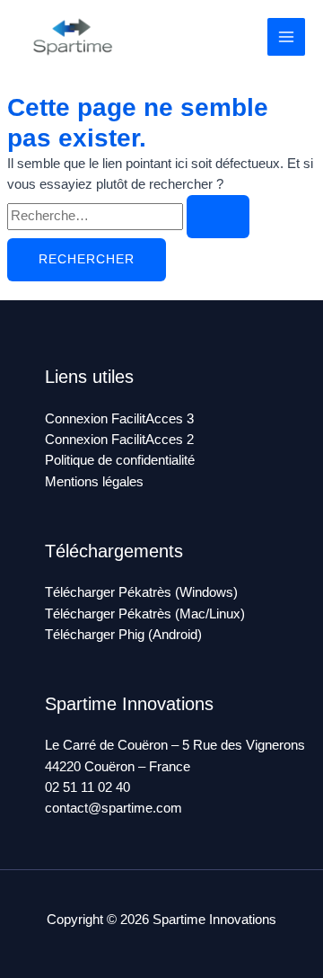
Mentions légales (94, 482)
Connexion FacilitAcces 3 (119, 419)
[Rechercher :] (128, 216)
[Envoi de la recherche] (218, 216)
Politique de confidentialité (120, 460)
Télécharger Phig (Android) (123, 634)
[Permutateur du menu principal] (286, 37)
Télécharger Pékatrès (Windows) (141, 592)
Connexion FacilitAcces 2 (119, 439)
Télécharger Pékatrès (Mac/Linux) (145, 614)
